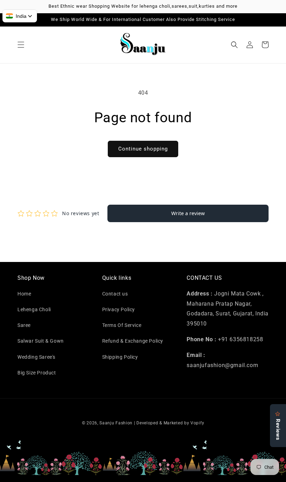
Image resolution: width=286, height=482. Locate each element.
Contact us (115, 294)
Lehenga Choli (34, 309)
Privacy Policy (118, 309)
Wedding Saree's (36, 357)
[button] (21, 44)
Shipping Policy (120, 357)
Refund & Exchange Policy (132, 341)
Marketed (173, 423)
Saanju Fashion (116, 423)
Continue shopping (143, 149)
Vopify (197, 423)
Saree (24, 325)
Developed (147, 423)
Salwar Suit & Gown (40, 341)
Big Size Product (36, 372)
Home (24, 294)
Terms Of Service (122, 325)
